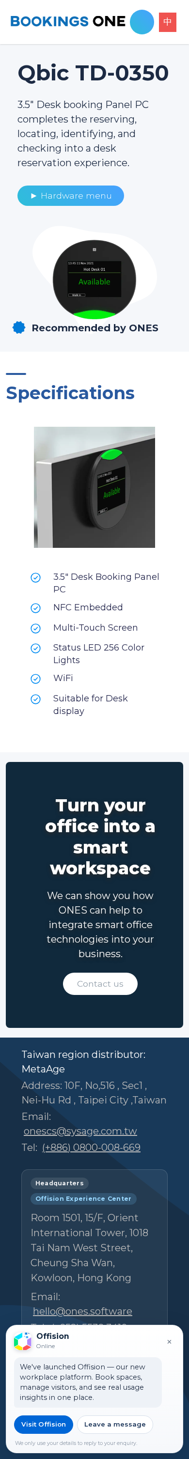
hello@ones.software (82, 1311)
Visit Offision (43, 1424)
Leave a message (115, 1424)
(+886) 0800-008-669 (91, 1147)
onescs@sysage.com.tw (80, 1131)
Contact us (100, 983)
